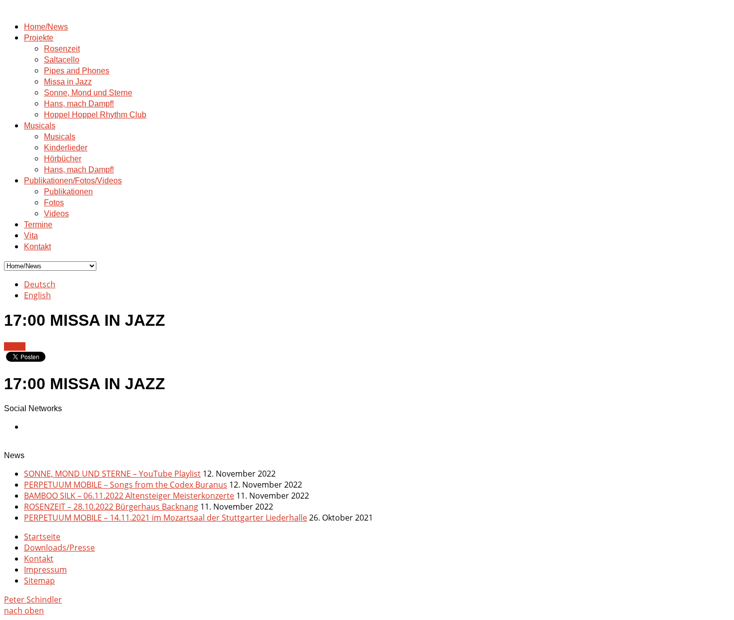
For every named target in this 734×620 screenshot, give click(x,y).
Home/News (46, 26)
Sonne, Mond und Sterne (88, 92)
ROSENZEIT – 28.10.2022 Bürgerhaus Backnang (111, 506)
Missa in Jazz (68, 81)
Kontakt (37, 246)
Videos (56, 213)
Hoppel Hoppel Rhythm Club (95, 114)
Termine (38, 224)
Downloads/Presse (59, 547)
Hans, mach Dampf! (79, 103)
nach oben (24, 610)
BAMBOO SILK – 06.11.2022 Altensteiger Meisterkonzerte (129, 495)
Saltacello (61, 59)
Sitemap (39, 580)
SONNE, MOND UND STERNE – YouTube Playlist (112, 473)
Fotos (54, 202)
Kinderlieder (65, 147)
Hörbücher (62, 158)
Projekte (38, 37)
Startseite (42, 536)
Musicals (39, 125)
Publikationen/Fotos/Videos (73, 180)
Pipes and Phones (76, 70)
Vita (31, 235)
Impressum (45, 569)
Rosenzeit (62, 48)
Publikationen (68, 191)
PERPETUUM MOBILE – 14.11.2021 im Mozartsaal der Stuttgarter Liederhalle (165, 517)
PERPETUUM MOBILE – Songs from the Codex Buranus (125, 484)
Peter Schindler (33, 599)
